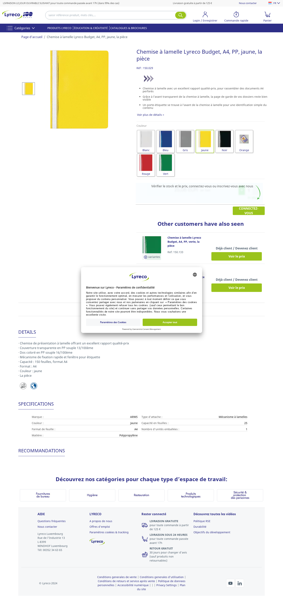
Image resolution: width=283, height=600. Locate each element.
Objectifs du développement (211, 532)
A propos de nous (101, 521)
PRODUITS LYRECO (59, 28)
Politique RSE (201, 521)
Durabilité (199, 526)
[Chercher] (180, 15)
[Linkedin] (239, 583)
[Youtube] (230, 583)
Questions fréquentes (52, 521)
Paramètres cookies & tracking (109, 532)
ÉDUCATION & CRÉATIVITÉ (91, 28)
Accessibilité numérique (133, 585)
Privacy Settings (166, 585)
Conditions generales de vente (117, 577)
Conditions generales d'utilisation (162, 577)
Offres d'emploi (100, 526)
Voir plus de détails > (150, 115)
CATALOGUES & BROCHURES (128, 28)
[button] (205, 17)
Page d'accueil (31, 37)
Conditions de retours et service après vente (126, 581)
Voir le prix (237, 256)
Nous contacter (248, 3)
